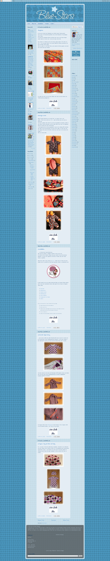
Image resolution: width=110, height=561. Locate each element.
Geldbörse (73, 85)
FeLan (53, 260)
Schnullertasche (74, 119)
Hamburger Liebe (31, 133)
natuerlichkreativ (30, 102)
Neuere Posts (41, 520)
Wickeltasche (50, 424)
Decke (73, 78)
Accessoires (74, 75)
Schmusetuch (74, 117)
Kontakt (52, 23)
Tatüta (73, 132)
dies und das (74, 82)
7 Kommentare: (49, 436)
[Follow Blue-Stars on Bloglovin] (77, 27)
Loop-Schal (73, 103)
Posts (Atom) (44, 523)
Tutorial (73, 135)
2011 (30, 159)
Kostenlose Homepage (59, 534)
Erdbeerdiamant (43, 293)
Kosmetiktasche (74, 96)
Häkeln (73, 86)
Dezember (32, 160)
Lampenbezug (74, 101)
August (31, 186)
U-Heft (73, 137)
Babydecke (40, 30)
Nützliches (73, 108)
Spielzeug (73, 124)
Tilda (73, 134)
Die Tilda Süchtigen (29, 114)
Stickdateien (40, 23)
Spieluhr (73, 122)
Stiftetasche (74, 127)
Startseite (53, 520)
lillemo (29, 79)
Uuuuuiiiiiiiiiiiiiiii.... (41, 249)
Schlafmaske (74, 111)
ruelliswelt (29, 69)
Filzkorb (73, 83)
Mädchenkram (43, 290)
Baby (73, 77)
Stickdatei (73, 126)
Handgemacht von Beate (45, 297)
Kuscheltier (73, 99)
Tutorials (47, 23)
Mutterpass (74, 106)
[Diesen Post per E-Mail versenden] (54, 108)
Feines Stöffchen (43, 295)
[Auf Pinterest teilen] (59, 108)
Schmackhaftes (74, 114)
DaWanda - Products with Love (77, 48)
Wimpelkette (74, 143)
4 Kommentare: (49, 515)
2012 (30, 157)
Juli (31, 188)
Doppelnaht (30, 124)
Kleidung (73, 93)
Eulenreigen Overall (42, 115)
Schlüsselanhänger (75, 113)
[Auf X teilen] (56, 108)
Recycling (73, 109)
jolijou (29, 29)
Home (29, 23)
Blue (78, 32)
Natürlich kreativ (43, 292)
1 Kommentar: (49, 327)
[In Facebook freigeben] (58, 108)
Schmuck (73, 116)
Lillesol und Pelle (31, 91)
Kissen (73, 91)
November (32, 162)
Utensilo (73, 138)
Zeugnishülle (74, 147)
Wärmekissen (74, 142)
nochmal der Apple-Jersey (44, 335)
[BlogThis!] (55, 108)
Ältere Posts (66, 520)
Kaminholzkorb (74, 90)
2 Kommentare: (49, 108)
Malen (73, 104)
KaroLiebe (42, 288)
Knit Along (74, 95)
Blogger (62, 550)
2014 (30, 153)
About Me (34, 23)
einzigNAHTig (30, 56)
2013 (30, 155)
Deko (73, 80)
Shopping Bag (74, 121)
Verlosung (73, 140)
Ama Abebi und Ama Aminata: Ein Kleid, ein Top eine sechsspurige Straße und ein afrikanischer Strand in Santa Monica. (31, 140)
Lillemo (41, 298)
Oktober (31, 182)
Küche (73, 98)
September (32, 183)
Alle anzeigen (33, 148)
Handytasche (74, 88)
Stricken (73, 129)
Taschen (73, 130)
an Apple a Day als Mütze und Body (46, 444)
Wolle (73, 145)
